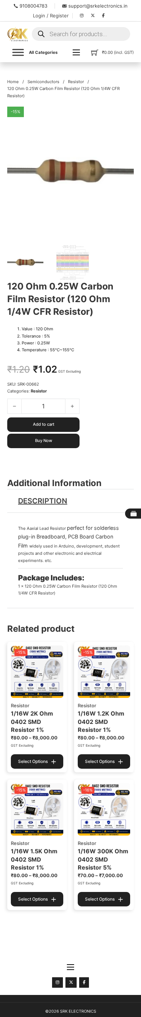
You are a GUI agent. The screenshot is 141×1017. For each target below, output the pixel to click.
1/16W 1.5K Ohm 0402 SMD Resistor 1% (34, 859)
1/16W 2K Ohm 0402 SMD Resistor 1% (32, 721)
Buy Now (43, 440)
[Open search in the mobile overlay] (81, 33)
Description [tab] (42, 501)
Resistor (76, 81)
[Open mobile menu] (76, 52)
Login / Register (51, 15)
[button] (124, 116)
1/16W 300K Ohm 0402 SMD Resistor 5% (103, 859)
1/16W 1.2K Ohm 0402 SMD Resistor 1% (101, 721)
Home (13, 81)
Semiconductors (43, 81)
